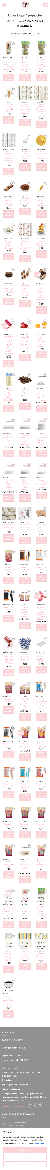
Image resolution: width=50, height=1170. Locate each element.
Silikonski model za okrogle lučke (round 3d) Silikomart (41, 342)
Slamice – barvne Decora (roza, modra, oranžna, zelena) (41, 704)
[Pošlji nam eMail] (40, 1105)
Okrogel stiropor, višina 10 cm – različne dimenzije (8, 485)
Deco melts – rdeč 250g (9, 825)
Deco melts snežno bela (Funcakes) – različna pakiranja (25, 612)
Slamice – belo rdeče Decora (41, 785)
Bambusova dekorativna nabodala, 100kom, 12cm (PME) (41, 911)
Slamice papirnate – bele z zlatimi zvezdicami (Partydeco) (25, 109)
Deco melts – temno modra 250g (9, 864)
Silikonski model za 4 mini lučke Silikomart (41, 658)
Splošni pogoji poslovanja (13, 1105)
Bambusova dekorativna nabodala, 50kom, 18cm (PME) (41, 64)
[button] (4, 5)
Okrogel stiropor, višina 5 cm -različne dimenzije (41, 483)
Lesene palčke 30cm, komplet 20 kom (25, 155)
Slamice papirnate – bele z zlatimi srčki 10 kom (41, 954)
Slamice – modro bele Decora (25, 786)
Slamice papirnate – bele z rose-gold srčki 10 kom (25, 246)
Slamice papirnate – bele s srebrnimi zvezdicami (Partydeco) (8, 157)
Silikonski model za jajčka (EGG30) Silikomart (25, 290)
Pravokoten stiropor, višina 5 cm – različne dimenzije (24, 440)
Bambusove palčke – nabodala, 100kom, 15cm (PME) (9, 395)
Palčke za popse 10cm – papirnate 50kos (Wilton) (9, 956)
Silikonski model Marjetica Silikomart (9, 244)
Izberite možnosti (42, 408)
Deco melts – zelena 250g (25, 825)
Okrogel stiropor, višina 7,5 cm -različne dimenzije (24, 485)
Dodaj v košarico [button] (9, 77)
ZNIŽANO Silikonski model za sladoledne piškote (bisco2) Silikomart (41, 292)
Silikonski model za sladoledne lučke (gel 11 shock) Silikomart (25, 343)
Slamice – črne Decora (8, 608)
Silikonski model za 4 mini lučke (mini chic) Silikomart (9, 659)
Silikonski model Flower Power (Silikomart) (41, 155)
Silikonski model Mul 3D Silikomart (41, 243)
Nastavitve (25, 1157)
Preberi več (25, 924)
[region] (25, 1149)
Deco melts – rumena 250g (41, 745)
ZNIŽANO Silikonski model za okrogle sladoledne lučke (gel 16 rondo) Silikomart (9, 345)
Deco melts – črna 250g (41, 825)
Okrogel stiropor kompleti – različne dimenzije (41, 395)
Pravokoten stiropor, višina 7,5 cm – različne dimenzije (8, 440)
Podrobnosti (39, 1143)
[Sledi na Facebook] (30, 1105)
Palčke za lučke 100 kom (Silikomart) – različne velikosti (8, 911)
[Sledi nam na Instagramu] (35, 1105)
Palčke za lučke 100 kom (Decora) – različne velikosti (24, 866)
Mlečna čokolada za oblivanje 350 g (25, 394)
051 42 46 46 (17, 1055)
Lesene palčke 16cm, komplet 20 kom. (41, 528)
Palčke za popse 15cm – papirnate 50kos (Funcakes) (25, 911)
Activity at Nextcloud (18, 1122)
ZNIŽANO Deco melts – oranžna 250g (25, 746)
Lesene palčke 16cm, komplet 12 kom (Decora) (9, 107)
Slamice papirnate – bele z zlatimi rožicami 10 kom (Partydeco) (41, 110)
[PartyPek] (25, 4)
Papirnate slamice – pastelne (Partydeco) (25, 954)
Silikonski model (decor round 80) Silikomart (9, 289)
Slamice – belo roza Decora (8, 785)
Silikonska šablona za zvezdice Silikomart (41, 202)
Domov (11, 20)
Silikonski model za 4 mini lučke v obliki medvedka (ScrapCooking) (9, 64)
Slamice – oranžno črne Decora (25, 569)
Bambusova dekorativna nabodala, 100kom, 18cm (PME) (25, 64)
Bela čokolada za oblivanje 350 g (9, 527)
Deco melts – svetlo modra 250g (41, 864)
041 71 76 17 (22, 1059)
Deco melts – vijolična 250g (8, 700)
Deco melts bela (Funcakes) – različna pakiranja (25, 704)
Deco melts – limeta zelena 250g (9, 569)
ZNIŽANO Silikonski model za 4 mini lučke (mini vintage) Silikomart (41, 613)
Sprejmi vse (25, 1150)
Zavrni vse (25, 1164)
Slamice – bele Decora (41, 568)
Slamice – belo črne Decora (8, 745)
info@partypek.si (10, 1067)
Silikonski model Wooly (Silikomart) (25, 200)
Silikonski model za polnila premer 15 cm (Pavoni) (8, 1000)
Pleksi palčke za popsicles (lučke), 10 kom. (25, 528)
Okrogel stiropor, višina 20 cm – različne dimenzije (41, 440)
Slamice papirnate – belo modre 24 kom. (25, 658)
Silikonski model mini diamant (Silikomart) (8, 202)
